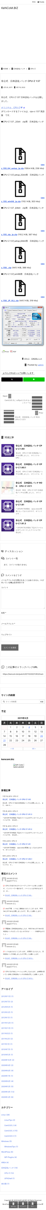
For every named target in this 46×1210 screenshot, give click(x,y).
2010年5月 (7, 1055)
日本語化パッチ (19, 69)
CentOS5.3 (11, 1131)
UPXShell (9, 1178)
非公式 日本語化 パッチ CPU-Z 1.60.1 (17, 859)
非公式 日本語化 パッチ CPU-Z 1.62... (18, 895)
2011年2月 (7, 1039)
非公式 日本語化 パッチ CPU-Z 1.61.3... (19, 958)
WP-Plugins (10, 1157)
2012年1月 (7, 1017)
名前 (3, 613)
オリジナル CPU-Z (10, 107)
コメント (4, 587)
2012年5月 (7, 1007)
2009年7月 (7, 1076)
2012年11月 (7, 996)
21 (4, 740)
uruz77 (9, 881)
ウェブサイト (6, 634)
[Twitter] (12, 379)
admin (41, 365)
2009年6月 (7, 1081)
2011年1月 (6, 1044)
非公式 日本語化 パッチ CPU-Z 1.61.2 (17, 829)
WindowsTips (11, 1146)
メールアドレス (8, 624)
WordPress (7, 1152)
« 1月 (12, 749)
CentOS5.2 (10, 1125)
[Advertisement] (23, 39)
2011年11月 (7, 1028)
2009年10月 (7, 1060)
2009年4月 (7, 1092)
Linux (5, 1115)
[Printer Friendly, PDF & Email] (9, 351)
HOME (5, 69)
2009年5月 (7, 1086)
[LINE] (34, 379)
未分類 (5, 1184)
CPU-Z (33, 69)
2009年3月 (7, 1097)
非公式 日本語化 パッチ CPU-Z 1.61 (17, 844)
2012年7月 (7, 1002)
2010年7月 (7, 1049)
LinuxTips (9, 1120)
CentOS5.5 (10, 1136)
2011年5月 (7, 1033)
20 (41, 736)
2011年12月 (7, 1023)
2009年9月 (7, 1065)
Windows (6, 1141)
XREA (5, 1162)
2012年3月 (7, 1012)
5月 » (34, 749)
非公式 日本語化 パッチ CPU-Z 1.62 (17, 799)
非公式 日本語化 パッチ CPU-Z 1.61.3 (17, 814)
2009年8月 (7, 1070)
